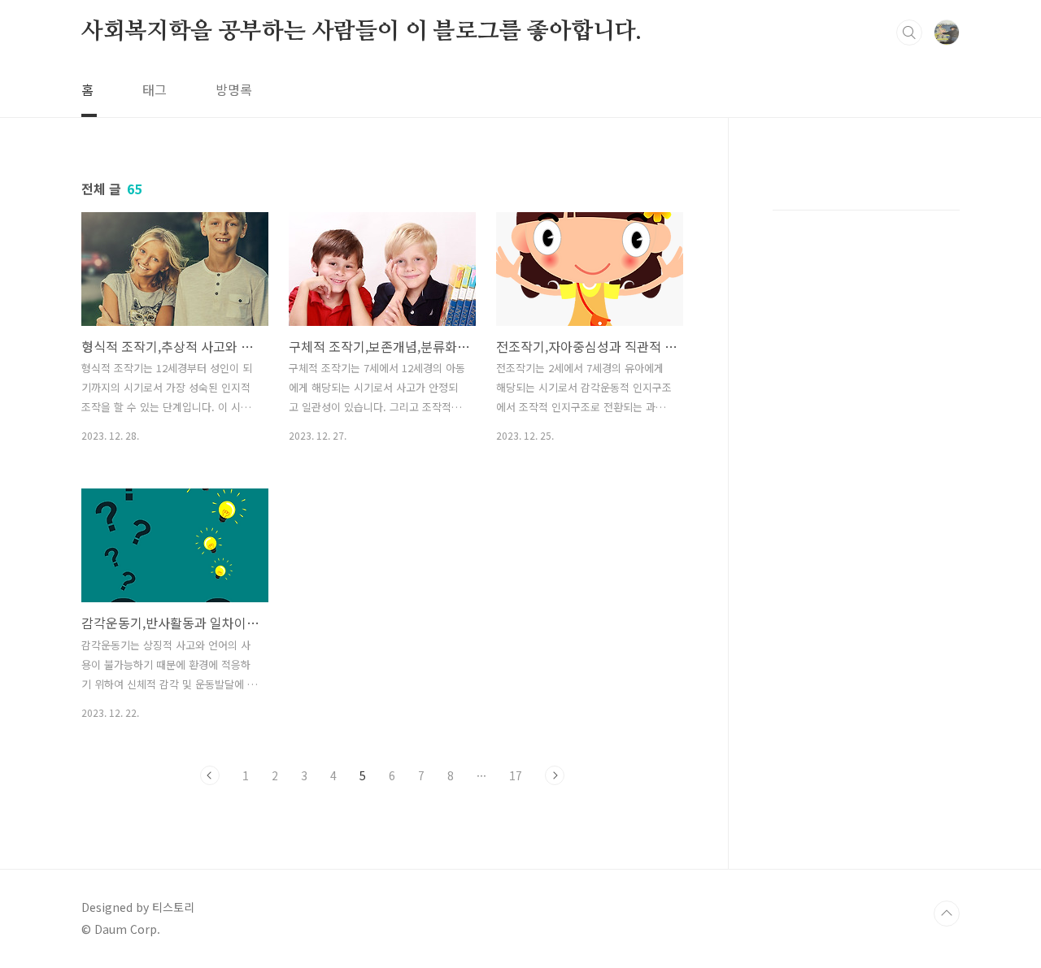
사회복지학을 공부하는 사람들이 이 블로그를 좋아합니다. (361, 31)
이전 (210, 775)
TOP (947, 914)
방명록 (234, 89)
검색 (909, 32)
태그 (154, 89)
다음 (554, 775)
